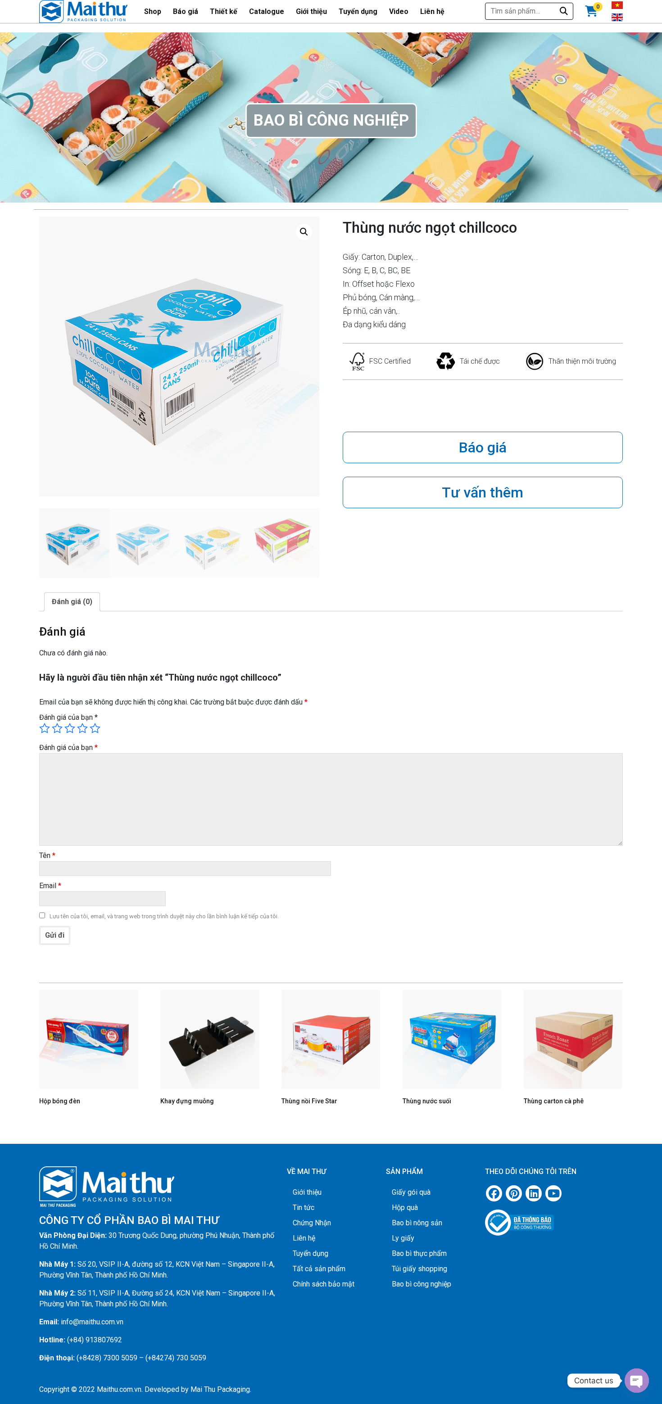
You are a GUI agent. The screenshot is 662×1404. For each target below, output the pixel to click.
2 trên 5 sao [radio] (57, 728)
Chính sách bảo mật (323, 1284)
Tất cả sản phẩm (319, 1268)
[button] (304, 232)
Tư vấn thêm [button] (482, 492)
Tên (47, 855)
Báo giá (185, 11)
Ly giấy (403, 1238)
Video (398, 11)
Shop (152, 11)
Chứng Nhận (312, 1223)
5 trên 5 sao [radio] (95, 728)
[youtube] (553, 1193)
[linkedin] (534, 1193)
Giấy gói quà (411, 1192)
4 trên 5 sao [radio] (82, 728)
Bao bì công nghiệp (421, 1284)
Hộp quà (405, 1207)
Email (50, 885)
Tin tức (303, 1207)
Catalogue (266, 11)
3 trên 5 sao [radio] (69, 728)
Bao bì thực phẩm (419, 1253)
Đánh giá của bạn (68, 717)
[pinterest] (514, 1193)
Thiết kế (223, 11)
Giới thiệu (311, 11)
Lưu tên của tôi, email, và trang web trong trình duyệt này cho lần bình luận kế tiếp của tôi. (164, 916)
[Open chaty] (637, 1380)
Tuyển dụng (358, 11)
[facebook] (494, 1193)
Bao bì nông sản (417, 1223)
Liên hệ (432, 11)
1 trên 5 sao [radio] (44, 728)
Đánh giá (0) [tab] (72, 601)
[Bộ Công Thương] (554, 1219)
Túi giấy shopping (419, 1268)
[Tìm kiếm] (564, 11)
